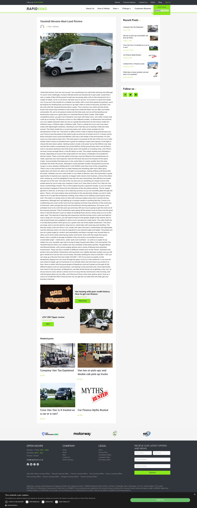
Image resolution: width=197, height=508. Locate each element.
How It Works (103, 9)
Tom (43, 375)
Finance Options (129, 2)
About (65, 452)
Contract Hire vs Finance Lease (133, 64)
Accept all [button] (160, 500)
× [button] (194, 494)
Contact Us (143, 2)
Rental (117, 2)
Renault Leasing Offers (60, 474)
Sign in (167, 2)
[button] (50, 505)
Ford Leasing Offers (96, 474)
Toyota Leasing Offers (88, 477)
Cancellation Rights (104, 455)
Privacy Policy (102, 452)
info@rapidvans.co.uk (35, 460)
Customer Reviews (143, 9)
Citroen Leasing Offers (79, 474)
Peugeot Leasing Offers (70, 477)
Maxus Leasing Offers (114, 474)
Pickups (126, 9)
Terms (100, 450)
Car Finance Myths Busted (93, 410)
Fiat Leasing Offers (34, 477)
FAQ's (153, 2)
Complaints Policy (104, 457)
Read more (92, 498)
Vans (115, 9)
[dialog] (98, 500)
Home (65, 450)
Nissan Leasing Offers (51, 477)
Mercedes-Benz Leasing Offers (38, 474)
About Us (90, 9)
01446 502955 (38, 2)
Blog (160, 2)
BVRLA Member (68, 460)
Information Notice (104, 460)
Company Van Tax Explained (57, 370)
